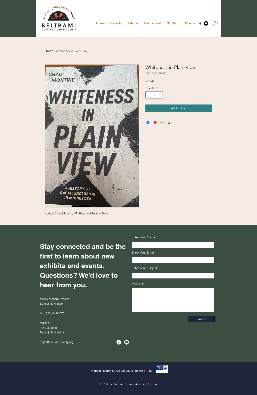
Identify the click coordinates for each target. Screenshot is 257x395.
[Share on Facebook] (148, 122)
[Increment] (159, 95)
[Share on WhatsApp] (162, 122)
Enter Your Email (143, 252)
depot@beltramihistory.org (57, 342)
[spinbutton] (154, 95)
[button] (215, 23)
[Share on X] (169, 122)
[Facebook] (200, 23)
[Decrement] (148, 95)
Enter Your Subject (144, 268)
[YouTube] (206, 23)
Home (49, 51)
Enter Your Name (143, 237)
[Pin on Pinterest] (155, 122)
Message (138, 283)
